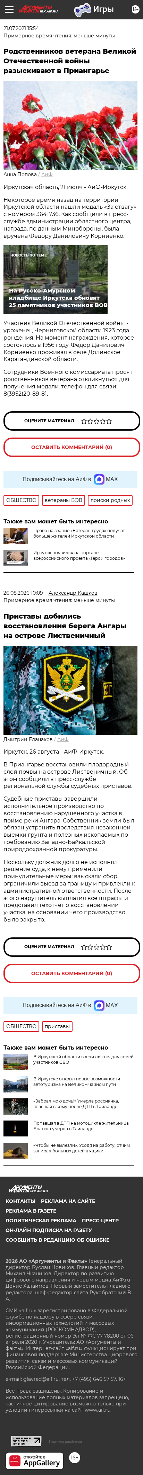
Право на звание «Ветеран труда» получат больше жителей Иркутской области (79, 533)
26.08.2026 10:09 (23, 593)
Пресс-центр (100, 1220)
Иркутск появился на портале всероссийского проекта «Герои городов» (79, 555)
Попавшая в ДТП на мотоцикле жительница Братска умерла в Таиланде (81, 1126)
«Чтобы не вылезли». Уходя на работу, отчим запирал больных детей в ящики (81, 1148)
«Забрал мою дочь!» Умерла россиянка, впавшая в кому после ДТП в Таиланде (76, 1103)
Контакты (20, 1201)
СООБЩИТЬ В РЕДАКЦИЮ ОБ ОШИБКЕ (57, 1240)
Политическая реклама (41, 1220)
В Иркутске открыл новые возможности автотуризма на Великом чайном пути (76, 1081)
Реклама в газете (31, 1211)
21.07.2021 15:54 (21, 28)
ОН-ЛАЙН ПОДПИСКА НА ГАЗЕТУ (49, 1230)
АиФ (47, 174)
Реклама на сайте (68, 1201)
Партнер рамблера (65, 1441)
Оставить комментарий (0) (71, 447)
